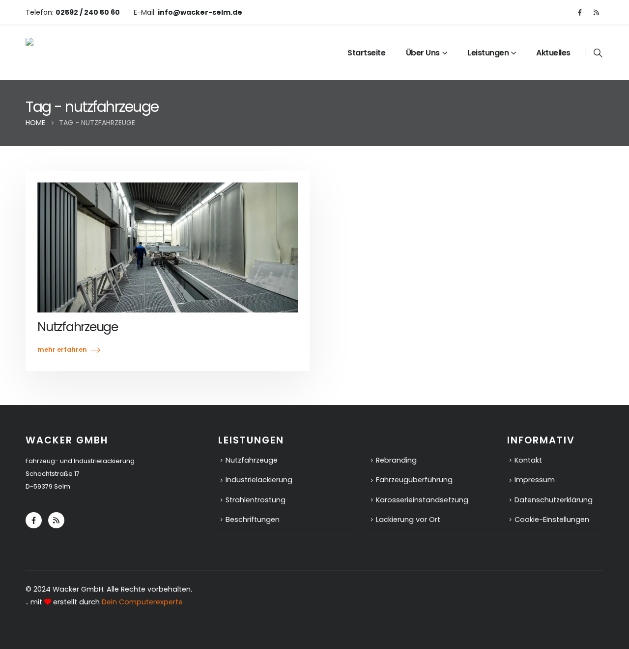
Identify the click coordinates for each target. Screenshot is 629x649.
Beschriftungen (253, 519)
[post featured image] (167, 247)
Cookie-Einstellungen (552, 519)
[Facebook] (580, 12)
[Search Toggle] (598, 53)
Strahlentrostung (256, 500)
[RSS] (596, 12)
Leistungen (488, 52)
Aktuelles (553, 52)
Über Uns (423, 52)
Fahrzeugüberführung (414, 480)
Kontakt (528, 460)
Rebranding (396, 460)
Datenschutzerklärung (554, 500)
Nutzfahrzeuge (77, 327)
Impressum (535, 480)
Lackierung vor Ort (408, 519)
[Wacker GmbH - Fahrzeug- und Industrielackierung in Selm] (94, 52)
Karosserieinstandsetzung (422, 500)
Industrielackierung (259, 480)
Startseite (366, 52)
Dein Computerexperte (142, 602)
